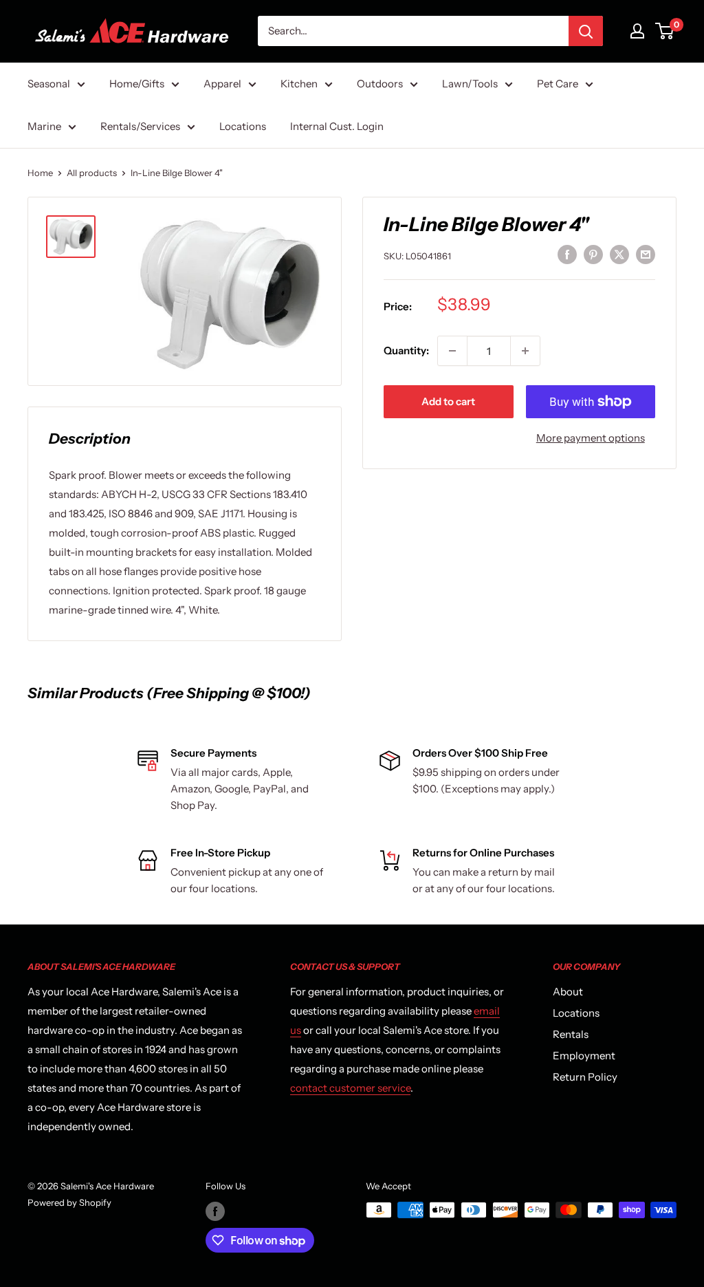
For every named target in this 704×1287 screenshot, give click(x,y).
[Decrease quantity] (452, 350)
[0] (665, 31)
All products (92, 172)
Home (40, 172)
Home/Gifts (136, 83)
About (568, 991)
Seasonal (49, 83)
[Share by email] (645, 254)
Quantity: (406, 350)
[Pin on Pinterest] (593, 254)
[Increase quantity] (525, 350)
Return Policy (585, 1076)
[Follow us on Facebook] (215, 1211)
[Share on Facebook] (567, 254)
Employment (584, 1055)
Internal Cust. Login (337, 126)
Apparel (222, 83)
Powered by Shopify (69, 1202)
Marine (44, 126)
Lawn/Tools (470, 83)
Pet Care (557, 83)
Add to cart (448, 401)
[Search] (586, 31)
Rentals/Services (140, 126)
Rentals (570, 1034)
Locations (242, 126)
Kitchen (299, 83)
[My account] (637, 31)
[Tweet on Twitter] (619, 254)
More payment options (590, 437)
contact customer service (350, 1087)
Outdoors (380, 83)
